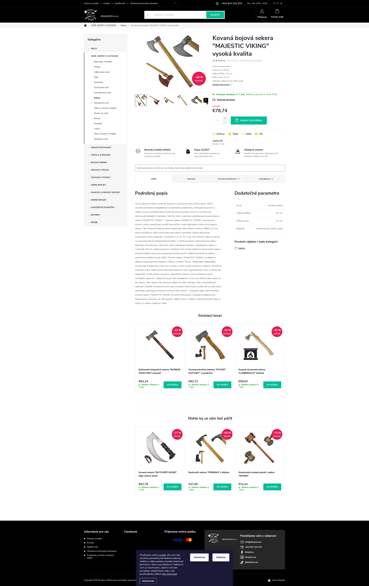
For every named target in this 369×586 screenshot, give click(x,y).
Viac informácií (169, 574)
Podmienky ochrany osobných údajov (100, 556)
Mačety (97, 67)
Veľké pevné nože (102, 72)
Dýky (96, 77)
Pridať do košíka (251, 120)
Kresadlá (98, 123)
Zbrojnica (249, 552)
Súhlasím (221, 557)
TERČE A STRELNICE (101, 155)
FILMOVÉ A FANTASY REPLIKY (105, 192)
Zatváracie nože (101, 139)
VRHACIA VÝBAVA (100, 170)
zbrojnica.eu (250, 557)
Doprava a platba (91, 3)
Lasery (97, 128)
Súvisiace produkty (227, 179)
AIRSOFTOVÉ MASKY (101, 147)
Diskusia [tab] (191, 179)
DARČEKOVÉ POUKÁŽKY (103, 207)
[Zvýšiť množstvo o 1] (224, 119)
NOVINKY (95, 215)
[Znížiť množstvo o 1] (224, 122)
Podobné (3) (264, 179)
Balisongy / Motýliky (103, 61)
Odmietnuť (199, 557)
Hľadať (215, 14)
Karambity (98, 82)
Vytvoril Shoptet (278, 580)
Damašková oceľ (101, 103)
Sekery (97, 97)
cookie (162, 555)
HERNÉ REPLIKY (98, 200)
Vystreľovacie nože (102, 92)
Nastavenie (148, 581)
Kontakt (106, 3)
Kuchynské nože (101, 87)
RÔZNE (94, 222)
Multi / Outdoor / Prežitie (105, 133)
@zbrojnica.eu (251, 562)
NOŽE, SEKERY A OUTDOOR (104, 56)
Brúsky (97, 118)
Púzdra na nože (101, 113)
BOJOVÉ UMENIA (99, 162)
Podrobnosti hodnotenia (251, 60)
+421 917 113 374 (253, 547)
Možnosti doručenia (226, 99)
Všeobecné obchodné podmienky (144, 3)
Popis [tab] (153, 179)
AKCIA (94, 48)
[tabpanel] (160, 358)
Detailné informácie (221, 84)
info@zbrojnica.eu (253, 542)
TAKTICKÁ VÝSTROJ (100, 177)
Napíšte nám (120, 3)
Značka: (217, 140)
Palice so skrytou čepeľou (105, 108)
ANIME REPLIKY (98, 185)
